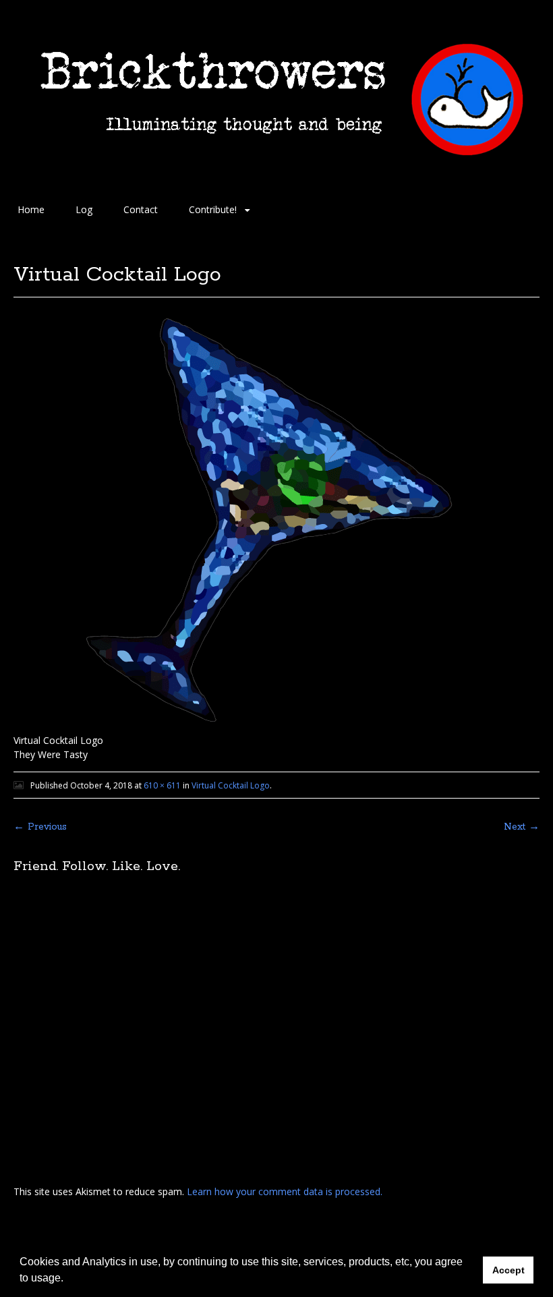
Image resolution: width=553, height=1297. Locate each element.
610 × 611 (162, 785)
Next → (522, 827)
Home (31, 209)
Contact (140, 209)
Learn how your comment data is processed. (284, 1191)
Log (84, 209)
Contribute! (213, 209)
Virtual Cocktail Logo (231, 785)
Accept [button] (508, 1270)
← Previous (40, 827)
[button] (68, 1279)
